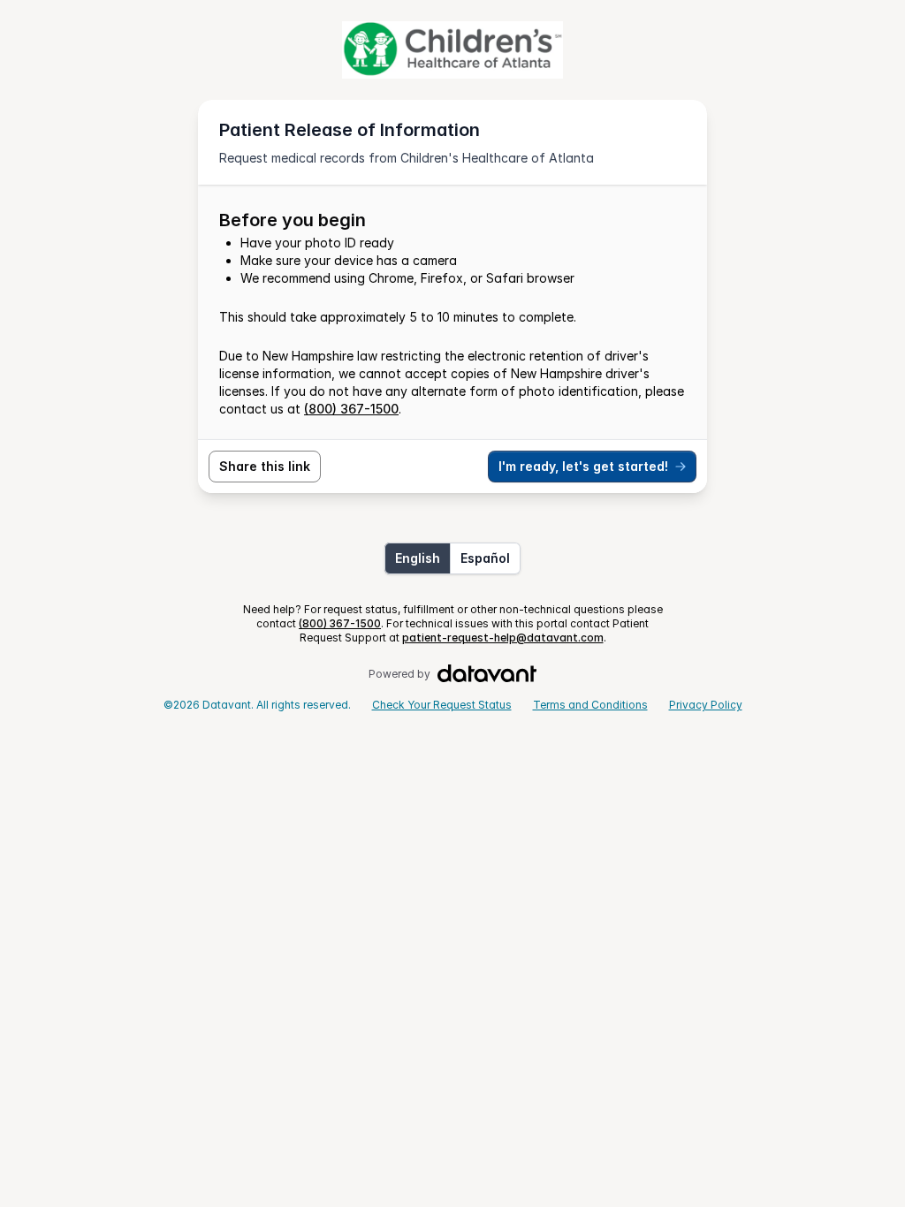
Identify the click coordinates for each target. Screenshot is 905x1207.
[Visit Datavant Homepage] (487, 674)
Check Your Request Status (442, 704)
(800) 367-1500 (351, 408)
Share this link (264, 466)
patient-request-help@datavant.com (503, 637)
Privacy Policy (705, 704)
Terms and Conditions (590, 704)
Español (485, 558)
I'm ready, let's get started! (583, 466)
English (417, 558)
